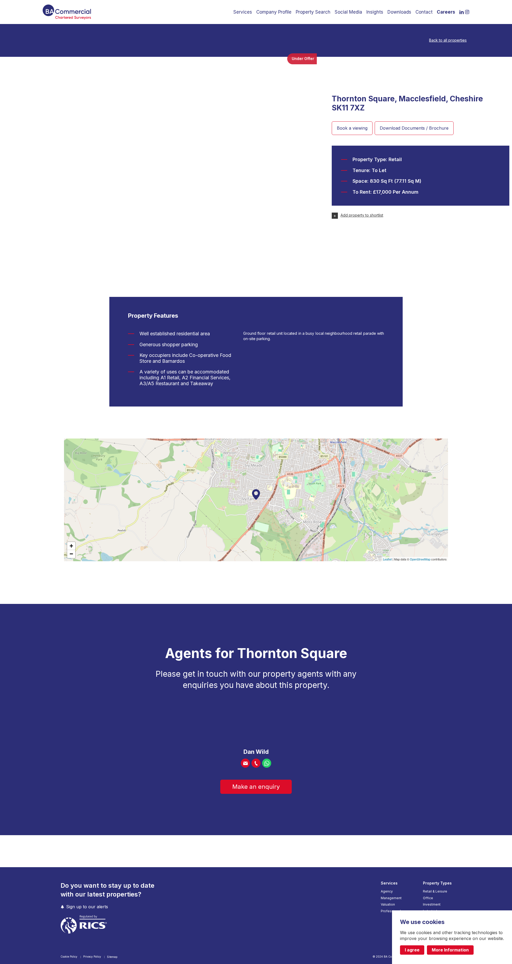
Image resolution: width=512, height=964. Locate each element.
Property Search (313, 12)
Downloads (399, 12)
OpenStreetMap (420, 559)
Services (242, 12)
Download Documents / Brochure (414, 128)
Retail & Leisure (435, 891)
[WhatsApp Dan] (266, 763)
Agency (387, 891)
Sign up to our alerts (87, 906)
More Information (450, 950)
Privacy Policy (92, 956)
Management (391, 898)
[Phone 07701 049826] (256, 763)
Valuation (388, 904)
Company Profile (273, 12)
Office (428, 898)
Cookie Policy (69, 956)
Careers (446, 12)
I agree (412, 950)
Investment (432, 904)
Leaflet (387, 559)
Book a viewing (352, 128)
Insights (374, 12)
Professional (391, 911)
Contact (424, 12)
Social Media (348, 12)
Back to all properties (448, 40)
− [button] (71, 554)
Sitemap (112, 956)
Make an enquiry (256, 786)
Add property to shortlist (362, 215)
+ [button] (71, 546)
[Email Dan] (245, 763)
